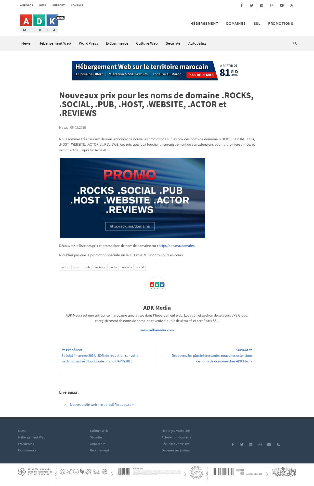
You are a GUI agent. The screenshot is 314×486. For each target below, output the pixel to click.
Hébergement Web (55, 43)
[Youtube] (282, 5)
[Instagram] (272, 5)
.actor (65, 267)
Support (58, 5)
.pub (87, 267)
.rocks (113, 267)
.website (126, 267)
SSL (257, 23)
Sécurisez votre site (176, 444)
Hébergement (204, 23)
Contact (77, 5)
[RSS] (292, 5)
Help (42, 5)
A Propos (26, 5)
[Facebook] (242, 5)
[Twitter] (252, 5)
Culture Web (147, 43)
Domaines (236, 23)
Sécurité (173, 43)
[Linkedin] (262, 5)
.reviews (99, 267)
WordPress (88, 43)
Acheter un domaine (176, 437)
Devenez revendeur (176, 450)
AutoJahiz (197, 43)
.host (76, 267)
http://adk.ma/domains (177, 245)
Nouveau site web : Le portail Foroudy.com (102, 404)
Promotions (280, 23)
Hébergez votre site (176, 430)
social (140, 267)
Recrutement (99, 450)
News (26, 43)
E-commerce (117, 43)
